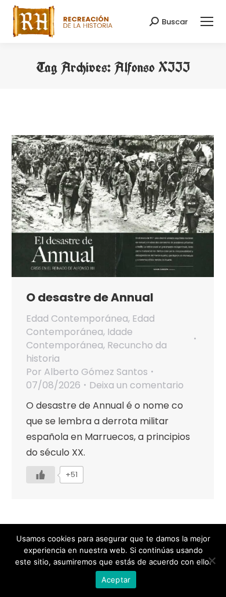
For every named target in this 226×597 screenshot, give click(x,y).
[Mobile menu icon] (206, 21)
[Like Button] (40, 474)
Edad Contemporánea (77, 318)
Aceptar (116, 579)
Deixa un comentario (136, 385)
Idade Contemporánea (79, 338)
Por (87, 371)
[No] (211, 560)
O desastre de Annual (90, 297)
